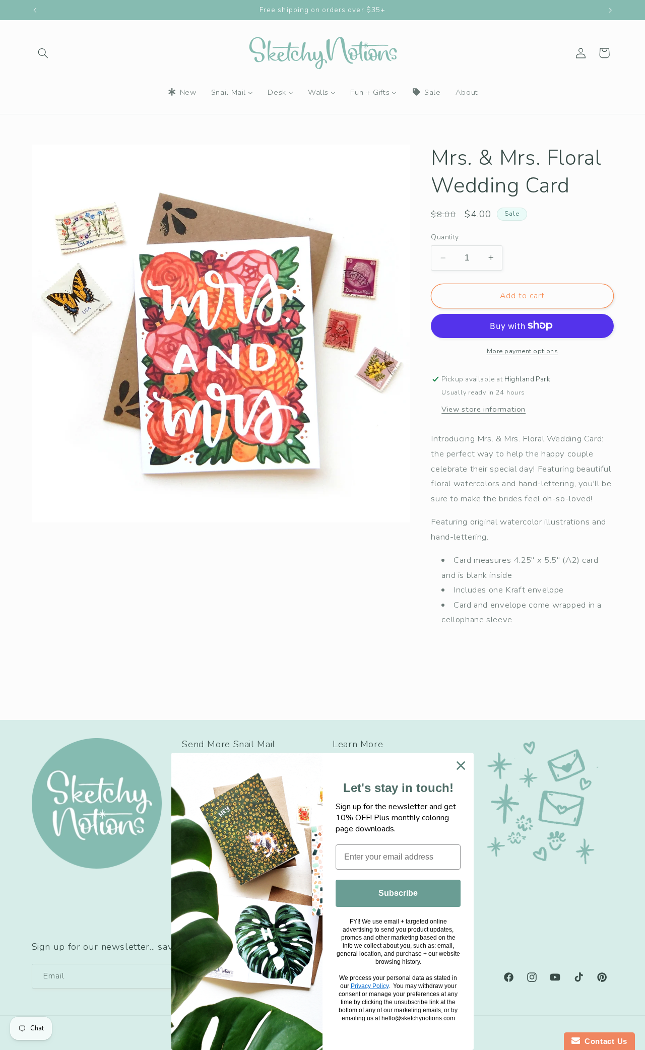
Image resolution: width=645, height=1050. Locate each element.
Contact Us (603, 1041)
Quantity (445, 237)
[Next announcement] (610, 10)
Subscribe (398, 893)
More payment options (522, 350)
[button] (43, 52)
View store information (483, 409)
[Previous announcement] (35, 10)
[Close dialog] (461, 765)
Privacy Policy (370, 986)
